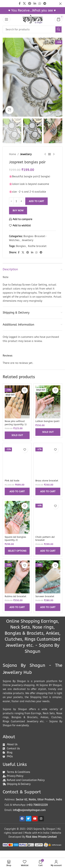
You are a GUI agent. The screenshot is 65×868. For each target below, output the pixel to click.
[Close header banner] (60, 3)
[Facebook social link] (19, 252)
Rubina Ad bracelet (15, 596)
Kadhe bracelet (37, 246)
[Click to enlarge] (9, 110)
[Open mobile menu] (6, 19)
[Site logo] (32, 19)
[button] (6, 77)
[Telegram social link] (41, 252)
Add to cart (36, 201)
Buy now (18, 210)
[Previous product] (45, 154)
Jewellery (26, 154)
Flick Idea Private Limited (41, 836)
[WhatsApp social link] (36, 252)
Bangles (21, 246)
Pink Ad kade (12, 480)
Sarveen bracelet (44, 596)
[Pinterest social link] (27, 252)
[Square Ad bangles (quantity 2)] (17, 517)
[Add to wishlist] (24, 390)
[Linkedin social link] (32, 252)
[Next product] (54, 154)
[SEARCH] (58, 29)
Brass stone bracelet (46, 480)
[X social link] (23, 252)
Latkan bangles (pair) (47, 421)
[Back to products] (49, 154)
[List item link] (32, 805)
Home (12, 154)
